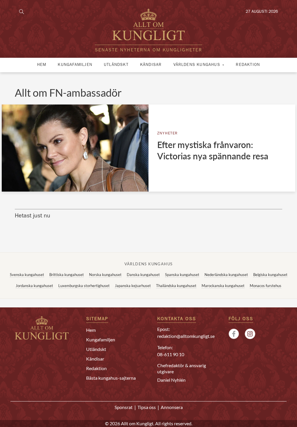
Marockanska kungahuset (223, 285)
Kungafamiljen (75, 65)
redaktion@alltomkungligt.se (186, 336)
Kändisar (151, 65)
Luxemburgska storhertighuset (84, 285)
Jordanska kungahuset (34, 285)
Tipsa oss (146, 407)
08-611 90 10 (170, 354)
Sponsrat (124, 407)
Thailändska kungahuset (176, 285)
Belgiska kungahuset (270, 274)
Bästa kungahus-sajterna (111, 378)
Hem (41, 65)
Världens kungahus (196, 65)
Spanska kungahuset (182, 274)
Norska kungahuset (105, 274)
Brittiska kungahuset (66, 274)
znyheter (167, 134)
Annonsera (172, 407)
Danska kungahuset (143, 274)
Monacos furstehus (265, 285)
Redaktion (248, 65)
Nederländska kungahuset (226, 274)
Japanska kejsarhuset (133, 285)
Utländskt (116, 65)
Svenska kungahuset (27, 274)
